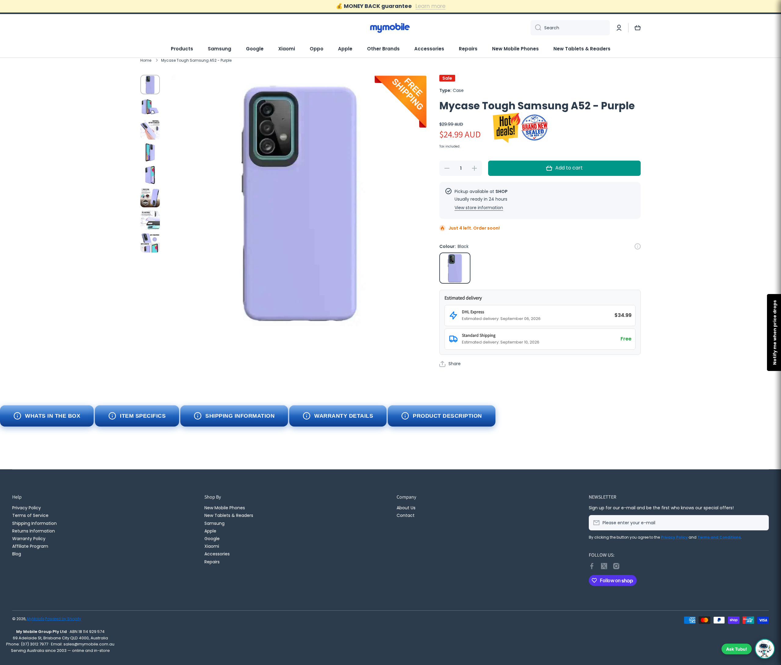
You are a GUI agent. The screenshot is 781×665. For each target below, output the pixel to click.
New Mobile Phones (515, 48)
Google (255, 48)
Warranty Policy (28, 538)
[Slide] (638, 246)
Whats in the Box (52, 416)
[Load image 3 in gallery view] (150, 130)
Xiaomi (286, 48)
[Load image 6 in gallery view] (150, 197)
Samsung (219, 48)
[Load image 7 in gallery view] (150, 220)
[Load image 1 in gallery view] (150, 84)
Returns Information (33, 531)
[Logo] (390, 28)
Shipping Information (240, 416)
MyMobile (35, 618)
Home (145, 60)
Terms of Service (30, 515)
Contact (406, 515)
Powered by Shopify (63, 618)
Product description (447, 416)
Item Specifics (143, 416)
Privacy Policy (26, 508)
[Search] (536, 27)
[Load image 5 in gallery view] (150, 175)
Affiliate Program (30, 546)
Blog (16, 554)
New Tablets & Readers (581, 48)
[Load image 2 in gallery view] (150, 107)
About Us (406, 508)
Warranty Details (343, 416)
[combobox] (570, 27)
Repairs (468, 48)
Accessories (429, 48)
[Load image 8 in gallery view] (150, 243)
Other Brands (383, 48)
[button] (638, 28)
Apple (345, 48)
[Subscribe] (761, 522)
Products (182, 48)
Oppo (316, 48)
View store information (479, 207)
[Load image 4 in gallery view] (150, 152)
